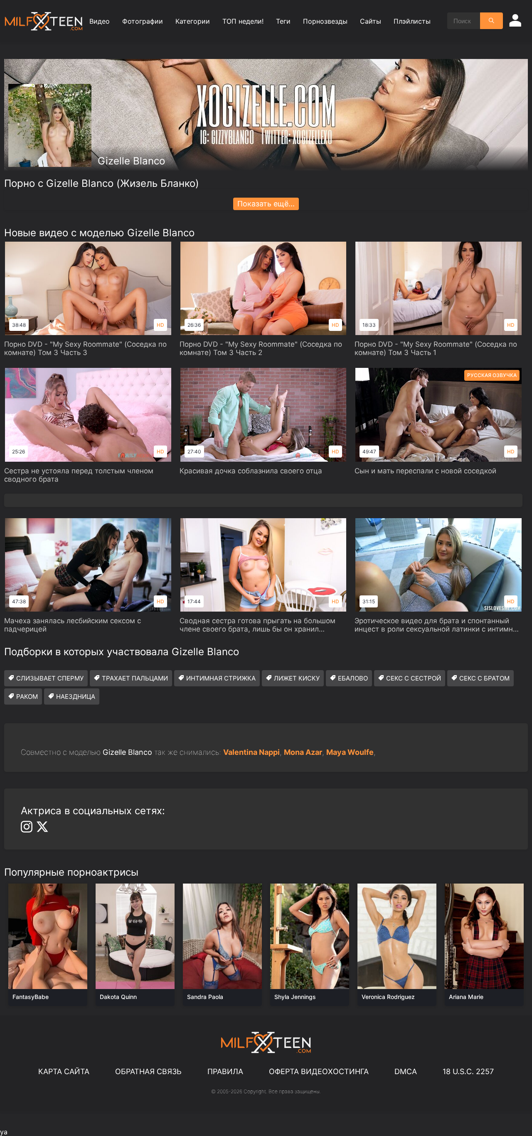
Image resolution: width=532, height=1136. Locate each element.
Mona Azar (303, 752)
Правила (225, 1071)
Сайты (370, 21)
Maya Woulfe (350, 752)
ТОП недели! (243, 21)
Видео (99, 21)
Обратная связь (148, 1071)
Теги (283, 21)
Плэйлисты (412, 21)
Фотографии (142, 21)
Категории (192, 21)
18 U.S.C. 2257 (468, 1071)
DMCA (405, 1071)
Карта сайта (63, 1071)
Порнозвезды (325, 21)
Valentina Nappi (251, 752)
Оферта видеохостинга (319, 1071)
